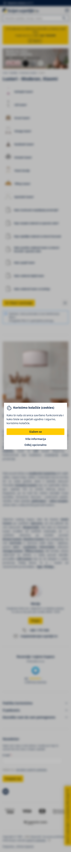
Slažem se (35, 431)
